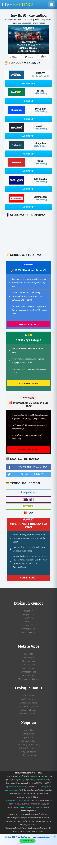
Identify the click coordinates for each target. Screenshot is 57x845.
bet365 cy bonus (28, 699)
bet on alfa (40, 178)
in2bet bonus (28, 695)
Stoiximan (40, 108)
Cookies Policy (28, 741)
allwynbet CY (28, 614)
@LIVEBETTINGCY (32, 473)
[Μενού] (51, 4)
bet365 (41, 90)
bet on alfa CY (28, 632)
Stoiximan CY (28, 621)
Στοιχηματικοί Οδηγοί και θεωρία (17, 800)
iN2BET (40, 73)
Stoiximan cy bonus (28, 702)
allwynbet (40, 143)
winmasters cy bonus (28, 706)
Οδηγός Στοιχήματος (28, 748)
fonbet (41, 160)
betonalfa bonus (28, 710)
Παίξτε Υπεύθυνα (28, 755)
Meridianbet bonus (28, 713)
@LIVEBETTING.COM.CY (33, 466)
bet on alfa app (28, 675)
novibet (40, 126)
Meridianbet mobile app (28, 679)
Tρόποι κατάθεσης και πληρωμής (29, 807)
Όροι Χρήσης (28, 737)
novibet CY (28, 625)
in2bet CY (28, 610)
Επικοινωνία (28, 733)
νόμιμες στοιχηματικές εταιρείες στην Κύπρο (34, 779)
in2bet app (28, 653)
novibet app (28, 668)
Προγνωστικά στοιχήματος (16, 786)
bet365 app (29, 657)
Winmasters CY (28, 628)
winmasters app (28, 671)
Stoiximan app (28, 661)
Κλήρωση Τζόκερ (28, 751)
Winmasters (40, 196)
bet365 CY (28, 618)
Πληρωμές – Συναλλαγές (28, 744)
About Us (28, 730)
